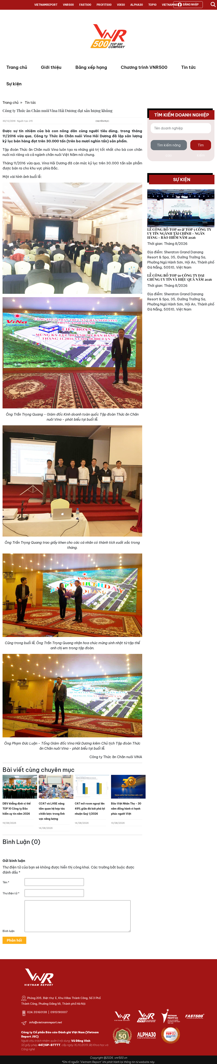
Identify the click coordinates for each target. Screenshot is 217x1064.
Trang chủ (16, 67)
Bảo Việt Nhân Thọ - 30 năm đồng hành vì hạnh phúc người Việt (126, 808)
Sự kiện (14, 83)
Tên (6, 882)
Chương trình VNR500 (144, 67)
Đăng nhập (191, 4)
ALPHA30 (136, 4)
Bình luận (8, 931)
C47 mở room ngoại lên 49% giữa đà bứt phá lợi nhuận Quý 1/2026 (90, 808)
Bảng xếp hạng (91, 67)
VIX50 (121, 4)
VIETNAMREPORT (45, 4)
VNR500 (68, 4)
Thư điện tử (11, 893)
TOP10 (152, 4)
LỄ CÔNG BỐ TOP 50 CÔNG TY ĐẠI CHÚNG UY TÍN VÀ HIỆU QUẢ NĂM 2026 (179, 277)
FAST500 (85, 4)
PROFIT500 (104, 4)
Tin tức (188, 67)
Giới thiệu (51, 67)
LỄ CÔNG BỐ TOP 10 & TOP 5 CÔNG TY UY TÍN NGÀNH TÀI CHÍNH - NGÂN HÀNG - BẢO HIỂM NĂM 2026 (179, 233)
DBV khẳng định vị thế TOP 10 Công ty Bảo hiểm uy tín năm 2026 (17, 808)
